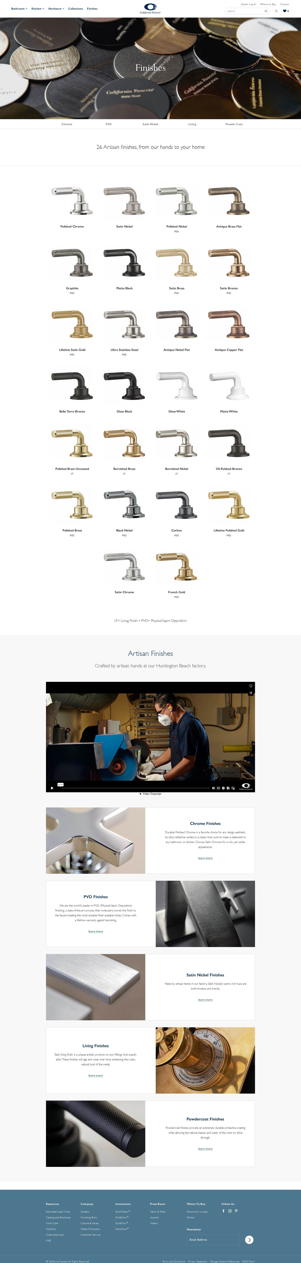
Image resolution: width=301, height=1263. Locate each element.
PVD (108, 124)
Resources (52, 1204)
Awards (154, 1217)
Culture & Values (90, 1223)
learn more (205, 858)
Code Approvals (55, 1234)
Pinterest (236, 1211)
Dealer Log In (248, 4)
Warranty (51, 1229)
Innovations (123, 1204)
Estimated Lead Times (58, 1211)
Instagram (230, 1211)
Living (192, 124)
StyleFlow (121, 1223)
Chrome (66, 124)
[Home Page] (150, 8)
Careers (85, 1211)
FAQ (48, 1240)
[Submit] (266, 11)
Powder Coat (234, 124)
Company (87, 1204)
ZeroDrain (122, 1229)
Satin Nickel (150, 124)
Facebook (224, 1211)
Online (190, 1217)
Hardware (54, 8)
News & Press (157, 1211)
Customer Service (90, 1234)
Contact (284, 4)
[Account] (276, 11)
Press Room (157, 1204)
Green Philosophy (90, 1229)
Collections (75, 8)
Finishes (92, 8)
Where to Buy (268, 4)
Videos (154, 1223)
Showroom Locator (197, 1211)
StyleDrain (121, 1217)
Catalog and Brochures (58, 1217)
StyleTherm (122, 1211)
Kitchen (37, 8)
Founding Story (89, 1217)
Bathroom (18, 8)
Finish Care (52, 1223)
